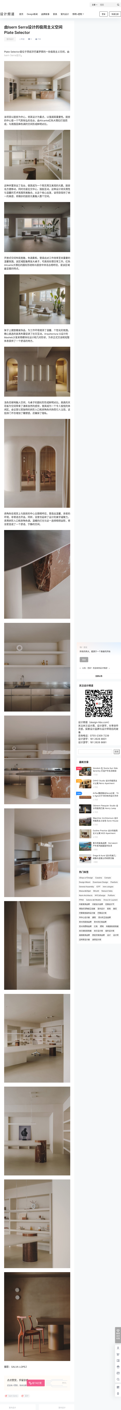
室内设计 (10, 39)
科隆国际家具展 (112, 926)
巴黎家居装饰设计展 (87, 913)
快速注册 (115, 14)
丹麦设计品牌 (97, 904)
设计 (18, 55)
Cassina (98, 878)
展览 (115, 909)
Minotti (96, 891)
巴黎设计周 (102, 913)
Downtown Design (100, 882)
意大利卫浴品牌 (104, 917)
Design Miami (84, 882)
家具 (109, 909)
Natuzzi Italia (107, 891)
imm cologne (108, 886)
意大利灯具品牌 (100, 922)
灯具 (96, 926)
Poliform (111, 895)
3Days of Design (86, 878)
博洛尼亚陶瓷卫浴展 (87, 909)
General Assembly (86, 886)
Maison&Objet (85, 891)
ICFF (98, 886)
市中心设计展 (84, 917)
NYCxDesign (100, 895)
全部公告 (98, 676)
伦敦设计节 (109, 904)
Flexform (114, 882)
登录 (103, 14)
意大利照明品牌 (85, 926)
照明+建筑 (77, 14)
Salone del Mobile (93, 900)
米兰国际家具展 (85, 931)
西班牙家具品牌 (98, 935)
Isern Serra (10, 55)
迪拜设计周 (96, 940)
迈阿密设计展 (84, 940)
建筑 (94, 917)
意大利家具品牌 (85, 922)
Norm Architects (85, 895)
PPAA (81, 900)
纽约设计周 (109, 931)
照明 (102, 926)
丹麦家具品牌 (84, 904)
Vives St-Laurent (110, 900)
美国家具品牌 (84, 935)
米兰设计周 (98, 931)
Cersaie (107, 878)
